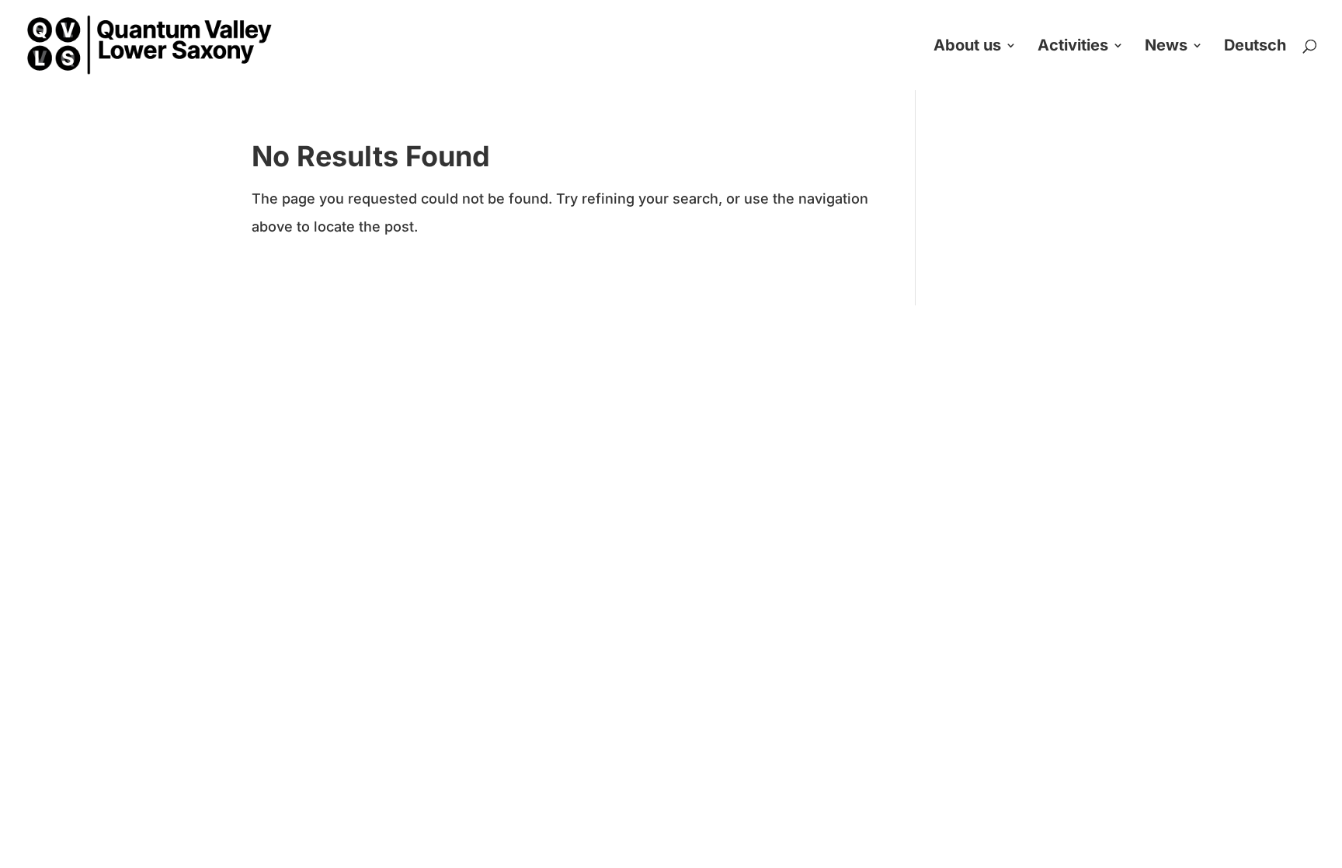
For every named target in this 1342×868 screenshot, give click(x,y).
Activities (1073, 47)
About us (967, 47)
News (1166, 47)
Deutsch (1255, 47)
